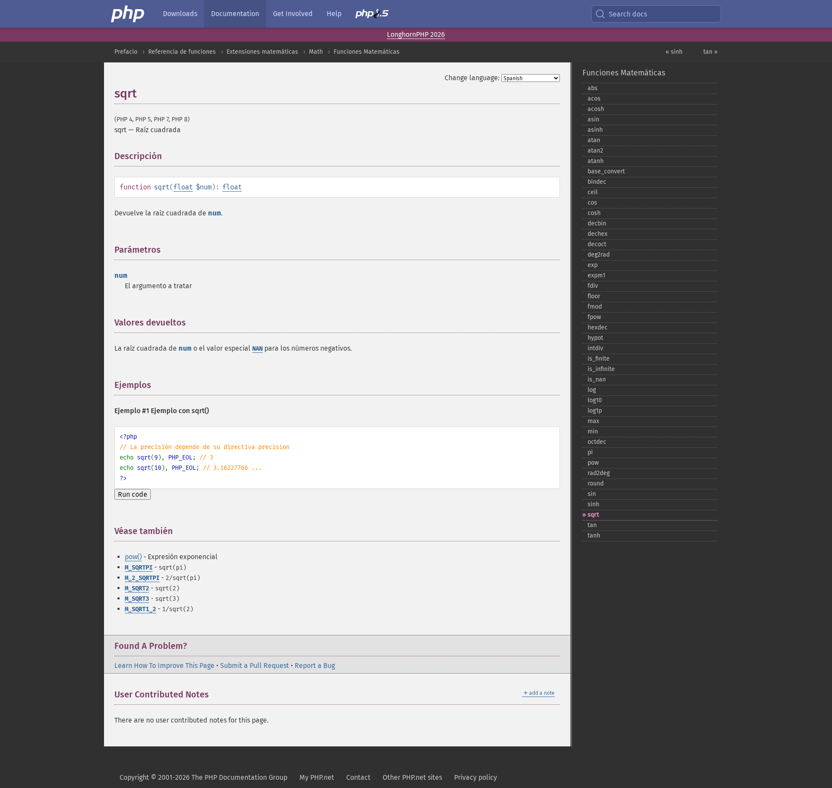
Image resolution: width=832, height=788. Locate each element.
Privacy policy (475, 777)
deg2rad (599, 254)
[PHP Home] (128, 14)
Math (316, 51)
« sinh (674, 51)
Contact (358, 777)
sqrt (593, 514)
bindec (597, 182)
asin (593, 119)
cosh (594, 213)
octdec (597, 442)
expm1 (596, 275)
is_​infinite (601, 369)
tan (592, 525)
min (593, 431)
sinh (593, 504)
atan (594, 140)
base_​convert (606, 171)
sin (592, 494)
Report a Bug (315, 665)
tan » (710, 51)
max (593, 421)
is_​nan (597, 379)
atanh (596, 161)
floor (594, 296)
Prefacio (125, 51)
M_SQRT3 (137, 598)
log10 (595, 400)
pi (590, 452)
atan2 (595, 150)
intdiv (595, 348)
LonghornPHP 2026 (416, 34)
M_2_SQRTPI (142, 578)
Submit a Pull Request (254, 665)
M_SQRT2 (137, 588)
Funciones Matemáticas (367, 51)
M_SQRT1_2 (140, 609)
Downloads (180, 14)
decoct (597, 244)
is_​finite (599, 358)
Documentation (235, 14)
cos (592, 202)
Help (334, 14)
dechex (598, 234)
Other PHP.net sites (412, 777)
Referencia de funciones (182, 51)
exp (593, 265)
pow (593, 462)
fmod (595, 306)
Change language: (472, 78)
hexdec (598, 327)
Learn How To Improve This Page (164, 665)
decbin (597, 223)
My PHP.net (316, 777)
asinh (595, 130)
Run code (132, 494)
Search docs (628, 14)
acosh (596, 109)
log (592, 390)
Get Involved (293, 14)
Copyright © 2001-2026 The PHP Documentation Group (203, 777)
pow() (133, 557)
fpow (594, 317)
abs (593, 88)
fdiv (593, 286)
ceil (593, 192)
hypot (595, 338)
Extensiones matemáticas (262, 51)
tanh (594, 535)
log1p (595, 410)
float (183, 187)
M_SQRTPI (139, 567)
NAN (257, 348)
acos (594, 98)
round (596, 483)
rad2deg (599, 473)
